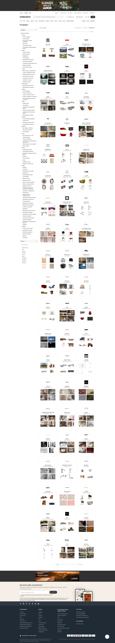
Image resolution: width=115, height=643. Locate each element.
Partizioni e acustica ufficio (29, 110)
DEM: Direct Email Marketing (81, 615)
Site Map (93, 639)
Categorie (40, 612)
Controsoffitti (26, 176)
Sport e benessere (27, 233)
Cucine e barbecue (27, 92)
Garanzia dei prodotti (62, 624)
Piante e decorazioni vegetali (29, 144)
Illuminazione (25, 83)
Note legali (60, 629)
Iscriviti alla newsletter (24, 628)
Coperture (25, 169)
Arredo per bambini (27, 45)
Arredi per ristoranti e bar (28, 122)
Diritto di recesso (61, 626)
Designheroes (41, 631)
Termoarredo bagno (27, 67)
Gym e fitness (26, 131)
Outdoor (23, 89)
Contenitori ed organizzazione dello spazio (29, 141)
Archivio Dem (41, 624)
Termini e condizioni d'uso (76, 639)
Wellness (24, 126)
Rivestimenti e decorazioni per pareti (29, 154)
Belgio (23, 256)
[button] (57, 13)
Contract (24, 117)
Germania (24, 252)
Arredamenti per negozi (28, 124)
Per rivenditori (70, 12)
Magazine (41, 617)
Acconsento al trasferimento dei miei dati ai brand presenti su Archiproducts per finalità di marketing (36, 595)
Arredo (23, 35)
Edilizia (23, 165)
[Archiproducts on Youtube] (35, 603)
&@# (92, 31)
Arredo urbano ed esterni (28, 217)
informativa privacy (41, 598)
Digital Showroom (79, 623)
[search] (34, 17)
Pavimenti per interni (27, 149)
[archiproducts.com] (25, 16)
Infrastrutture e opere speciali (29, 214)
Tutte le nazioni (25, 247)
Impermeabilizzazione (28, 174)
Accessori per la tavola (28, 78)
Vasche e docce (26, 54)
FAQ (20, 617)
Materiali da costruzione (28, 205)
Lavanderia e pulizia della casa (29, 63)
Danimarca (24, 261)
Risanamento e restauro (28, 203)
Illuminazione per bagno (28, 59)
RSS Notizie (83, 639)
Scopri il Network (23, 613)
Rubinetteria (25, 56)
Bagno (23, 50)
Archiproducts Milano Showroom (26, 622)
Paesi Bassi (24, 259)
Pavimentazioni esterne (28, 151)
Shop (59, 617)
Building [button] (26, 13)
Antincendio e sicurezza (28, 199)
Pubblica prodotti (63, 12)
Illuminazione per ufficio (28, 115)
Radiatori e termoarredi (28, 163)
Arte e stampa (26, 145)
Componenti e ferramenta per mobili (29, 48)
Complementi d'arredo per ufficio (29, 112)
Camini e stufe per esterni (28, 94)
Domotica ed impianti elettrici (29, 197)
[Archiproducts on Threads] (32, 603)
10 (76, 564)
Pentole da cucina (27, 81)
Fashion (24, 235)
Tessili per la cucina (27, 80)
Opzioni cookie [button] (64, 639)
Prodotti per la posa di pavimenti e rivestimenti (28, 188)
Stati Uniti (24, 262)
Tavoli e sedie (26, 38)
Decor (23, 133)
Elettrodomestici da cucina (29, 74)
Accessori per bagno (27, 61)
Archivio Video (41, 626)
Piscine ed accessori (27, 129)
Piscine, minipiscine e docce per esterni (29, 99)
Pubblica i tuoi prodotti (80, 612)
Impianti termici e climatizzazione (26, 195)
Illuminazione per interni (28, 85)
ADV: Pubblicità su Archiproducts (82, 617)
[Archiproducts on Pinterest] (26, 603)
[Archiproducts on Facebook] (21, 603)
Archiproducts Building (43, 629)
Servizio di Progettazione (62, 613)
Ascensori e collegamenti (28, 190)
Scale (24, 160)
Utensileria (25, 208)
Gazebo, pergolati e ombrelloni (30, 96)
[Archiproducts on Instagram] (23, 603)
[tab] (24, 609)
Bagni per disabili (26, 65)
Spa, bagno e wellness (28, 128)
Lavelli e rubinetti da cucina (29, 72)
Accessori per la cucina (28, 76)
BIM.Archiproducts (42, 628)
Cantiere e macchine (27, 206)
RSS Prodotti (88, 639)
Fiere (40, 619)
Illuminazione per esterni (28, 87)
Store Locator (60, 619)
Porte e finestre (26, 158)
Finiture (23, 147)
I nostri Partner (23, 615)
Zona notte (25, 43)
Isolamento (25, 173)
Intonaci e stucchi (26, 180)
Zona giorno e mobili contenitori (27, 41)
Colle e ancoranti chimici (28, 184)
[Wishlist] (86, 17)
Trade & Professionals (77, 12)
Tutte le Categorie (25, 33)
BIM (30, 13)
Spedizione (60, 622)
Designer (40, 615)
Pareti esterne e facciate (28, 171)
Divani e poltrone (26, 36)
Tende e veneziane (27, 139)
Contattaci (22, 619)
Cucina (23, 68)
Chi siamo (22, 612)
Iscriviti (54, 592)
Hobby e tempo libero (28, 232)
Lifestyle (24, 226)
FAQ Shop (59, 631)
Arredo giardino (26, 91)
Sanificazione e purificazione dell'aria (29, 222)
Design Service (85, 12)
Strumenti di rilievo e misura (29, 210)
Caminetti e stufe (26, 161)
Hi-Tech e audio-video (28, 228)
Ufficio (23, 101)
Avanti (80, 564)
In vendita (44, 27)
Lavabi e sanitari (26, 52)
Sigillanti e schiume (27, 185)
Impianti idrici (26, 192)
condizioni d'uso (34, 598)
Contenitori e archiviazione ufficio (29, 107)
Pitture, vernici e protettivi (28, 182)
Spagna (23, 251)
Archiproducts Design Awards (25, 626)
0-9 (90, 31)
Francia (23, 254)
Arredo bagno (26, 57)
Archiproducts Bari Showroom (25, 624)
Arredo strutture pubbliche (29, 118)
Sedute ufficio (26, 103)
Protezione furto (26, 201)
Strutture (25, 167)
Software (25, 224)
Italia (23, 249)
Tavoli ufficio (25, 105)
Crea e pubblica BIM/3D (80, 613)
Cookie (69, 639)
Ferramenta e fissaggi (27, 212)
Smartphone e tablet (27, 230)
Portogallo (24, 257)
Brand (40, 613)
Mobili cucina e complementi (29, 70)
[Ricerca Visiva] (62, 17)
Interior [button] (21, 13)
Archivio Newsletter (42, 622)
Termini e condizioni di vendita (63, 628)
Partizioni (25, 156)
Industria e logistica (27, 219)
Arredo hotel (25, 120)
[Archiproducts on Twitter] (29, 603)
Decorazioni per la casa (28, 135)
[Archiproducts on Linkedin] (38, 603)
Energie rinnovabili (27, 216)
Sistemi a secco (26, 178)
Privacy (60, 639)
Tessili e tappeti (26, 137)
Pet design (25, 237)
